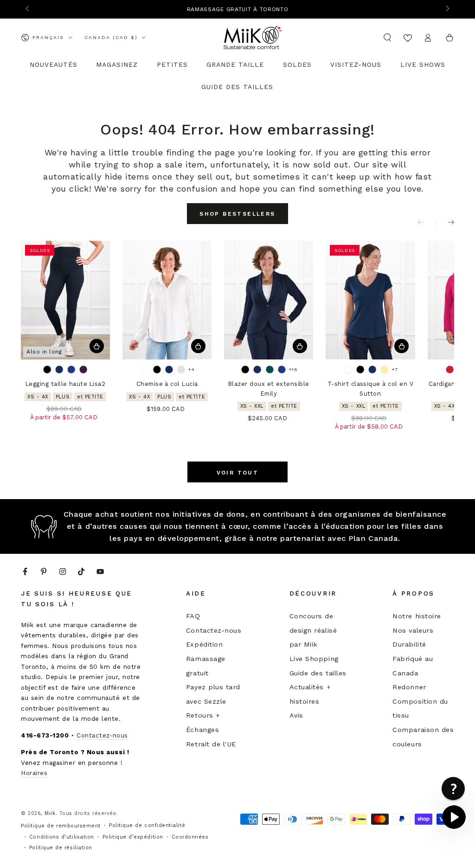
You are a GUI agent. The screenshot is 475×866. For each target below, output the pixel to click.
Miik (50, 813)
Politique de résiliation (60, 848)
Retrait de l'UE (211, 744)
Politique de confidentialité (147, 825)
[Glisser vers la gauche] (28, 9)
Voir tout (238, 472)
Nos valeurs (412, 630)
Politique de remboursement (61, 826)
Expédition (204, 644)
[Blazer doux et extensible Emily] (268, 300)
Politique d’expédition (133, 837)
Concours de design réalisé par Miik (313, 630)
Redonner (409, 687)
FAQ (193, 616)
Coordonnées (190, 837)
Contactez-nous (102, 735)
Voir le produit (97, 346)
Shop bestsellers (237, 214)
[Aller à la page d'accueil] (253, 37)
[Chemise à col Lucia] (167, 300)
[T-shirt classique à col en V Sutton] (370, 300)
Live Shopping (314, 658)
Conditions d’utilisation (61, 837)
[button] (387, 37)
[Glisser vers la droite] (447, 9)
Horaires (34, 772)
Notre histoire (416, 616)
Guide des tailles (318, 673)
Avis (296, 715)
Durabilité (409, 644)
